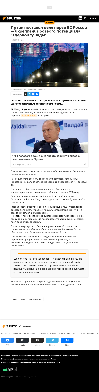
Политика (43, 333)
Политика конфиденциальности (14, 359)
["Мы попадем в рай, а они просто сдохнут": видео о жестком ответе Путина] (49, 136)
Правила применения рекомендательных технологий (23, 362)
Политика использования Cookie (42, 359)
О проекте (5, 355)
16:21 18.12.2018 (17, 40)
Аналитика (64, 333)
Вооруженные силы (35, 299)
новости (5, 333)
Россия (22, 299)
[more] (85, 164)
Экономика (29, 333)
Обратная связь (53, 362)
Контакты (36, 355)
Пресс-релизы (55, 355)
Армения (17, 333)
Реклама (44, 355)
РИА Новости (29, 115)
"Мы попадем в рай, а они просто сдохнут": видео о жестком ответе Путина (46, 157)
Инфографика (87, 333)
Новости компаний (70, 355)
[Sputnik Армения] (12, 20)
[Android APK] (9, 370)
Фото (75, 333)
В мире (14, 299)
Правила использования (21, 355)
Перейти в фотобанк (37, 89)
